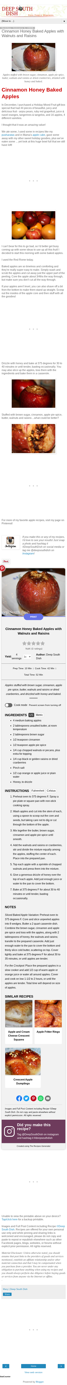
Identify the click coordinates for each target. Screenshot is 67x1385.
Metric (39, 715)
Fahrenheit (38, 790)
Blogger (40, 1381)
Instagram (28, 553)
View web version (33, 1372)
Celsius (51, 790)
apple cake (39, 134)
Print (33, 617)
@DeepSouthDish (32, 1134)
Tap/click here (10, 1219)
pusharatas (8, 134)
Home (33, 1366)
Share (7, 1294)
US (31, 715)
